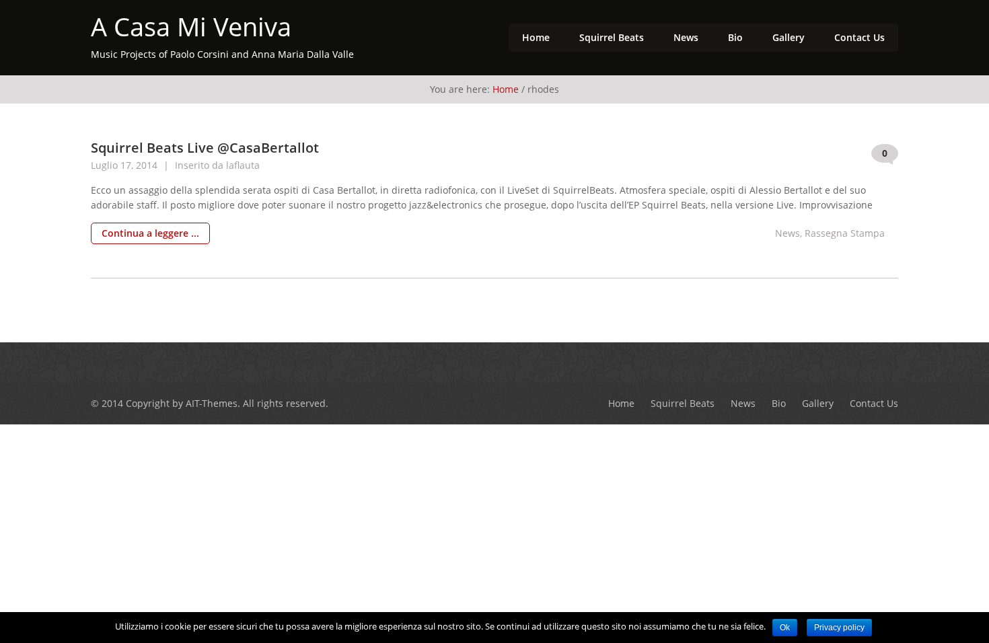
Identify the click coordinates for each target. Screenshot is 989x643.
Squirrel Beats (611, 37)
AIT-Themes (211, 403)
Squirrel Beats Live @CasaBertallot (205, 148)
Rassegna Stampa (845, 233)
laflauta (243, 165)
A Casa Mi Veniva (191, 26)
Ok (785, 627)
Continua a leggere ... (150, 233)
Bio (735, 37)
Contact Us (859, 37)
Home (536, 37)
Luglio (105, 165)
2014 (148, 165)
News (685, 37)
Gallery (788, 37)
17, (128, 165)
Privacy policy (839, 627)
